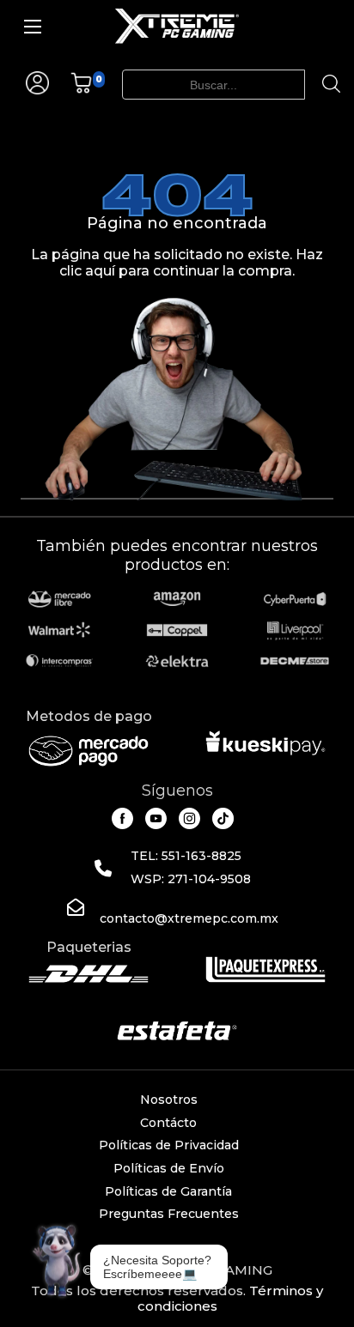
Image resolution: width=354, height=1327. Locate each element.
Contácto (168, 1122)
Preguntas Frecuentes (169, 1213)
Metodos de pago (89, 716)
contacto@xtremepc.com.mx (189, 918)
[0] (81, 90)
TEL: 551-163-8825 (186, 855)
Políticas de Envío (168, 1168)
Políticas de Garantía (168, 1191)
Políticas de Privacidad (169, 1145)
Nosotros (169, 1099)
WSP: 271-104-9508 (191, 879)
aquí (100, 271)
